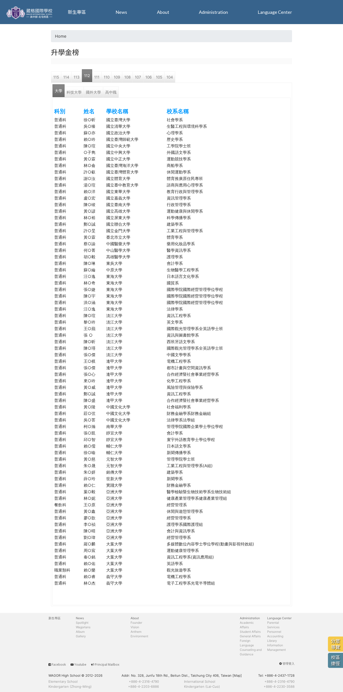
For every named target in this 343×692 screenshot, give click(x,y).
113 (77, 77)
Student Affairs (250, 632)
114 (66, 77)
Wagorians (83, 627)
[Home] (30, 12)
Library (272, 641)
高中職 (111, 92)
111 (96, 77)
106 (148, 77)
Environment (139, 636)
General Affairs (250, 636)
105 (159, 77)
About (163, 12)
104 (169, 77)
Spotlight (82, 622)
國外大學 (93, 92)
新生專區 (77, 12)
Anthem (136, 632)
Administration (213, 12)
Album (80, 632)
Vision (135, 627)
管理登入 (288, 663)
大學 (58, 90)
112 (87, 75)
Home (60, 36)
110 (106, 77)
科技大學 (74, 92)
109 (117, 77)
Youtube (80, 664)
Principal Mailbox (107, 664)
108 (127, 77)
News (121, 12)
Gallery (81, 636)
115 (56, 77)
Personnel (274, 632)
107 (138, 77)
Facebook (59, 664)
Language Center (275, 12)
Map (237, 675)
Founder (136, 622)
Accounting (275, 636)
